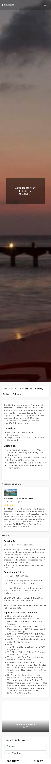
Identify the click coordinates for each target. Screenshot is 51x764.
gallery (6, 394)
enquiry (38, 761)
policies (17, 394)
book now (13, 761)
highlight (8, 388)
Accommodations (23, 388)
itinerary (39, 388)
